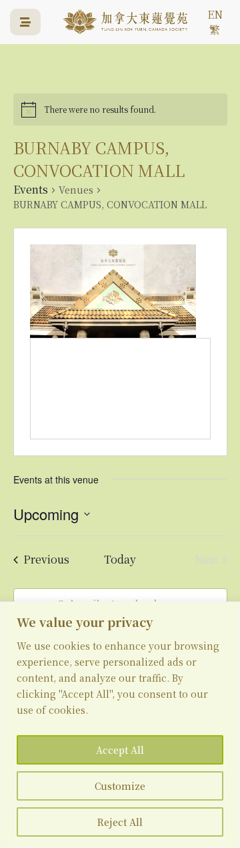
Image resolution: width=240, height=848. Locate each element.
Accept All (120, 750)
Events (30, 189)
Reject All (120, 822)
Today (120, 559)
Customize (120, 786)
